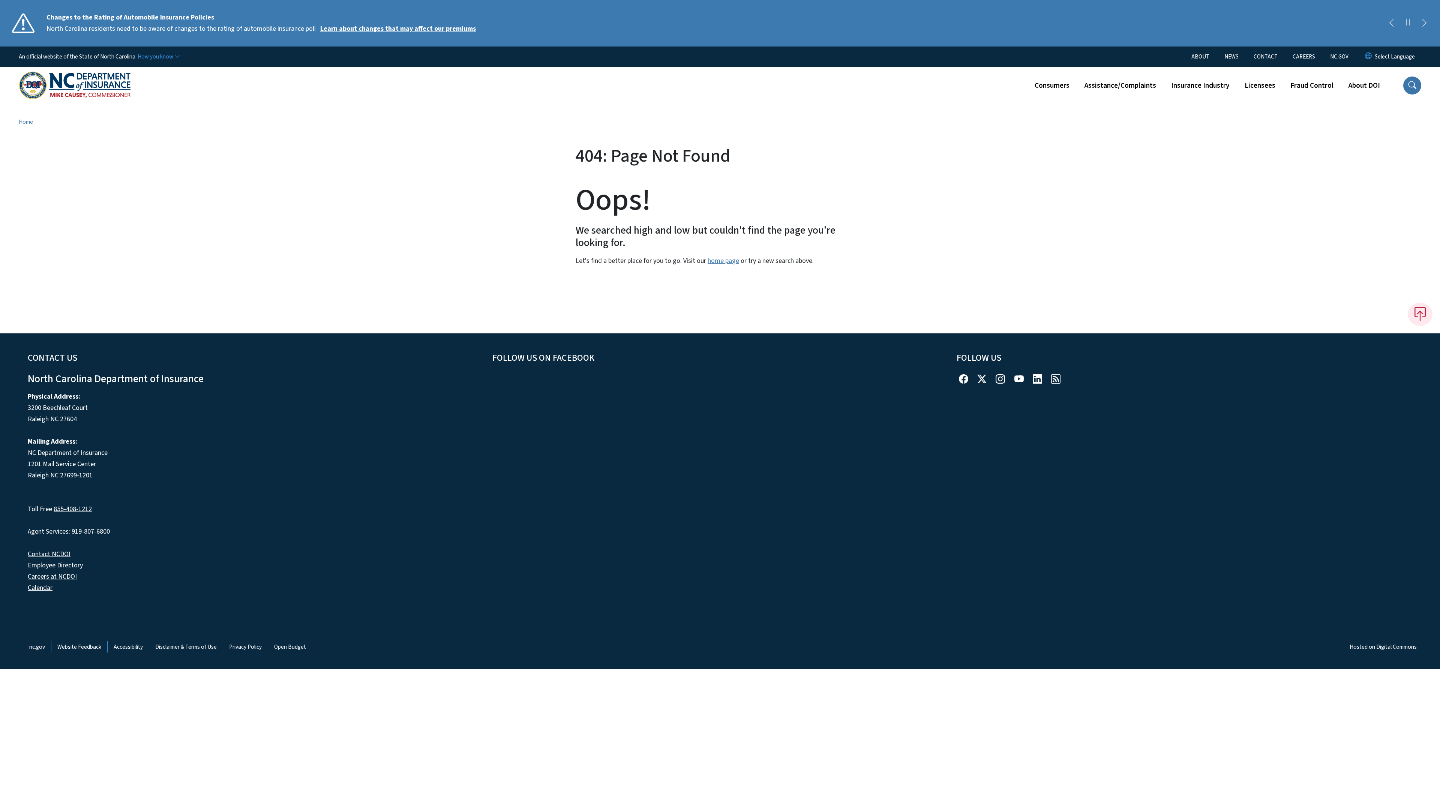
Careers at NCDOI (52, 576)
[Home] (75, 77)
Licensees (1260, 85)
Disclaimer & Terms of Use (186, 647)
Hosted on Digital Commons (1383, 647)
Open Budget (290, 647)
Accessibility (128, 647)
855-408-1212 (73, 509)
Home (26, 122)
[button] (1412, 85)
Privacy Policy (245, 647)
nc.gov (37, 647)
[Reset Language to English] (1368, 56)
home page (723, 261)
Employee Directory (55, 565)
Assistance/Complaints (1120, 85)
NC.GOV (1339, 56)
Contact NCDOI (49, 554)
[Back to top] (1420, 314)
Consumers (1052, 85)
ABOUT (1200, 56)
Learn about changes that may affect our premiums (398, 28)
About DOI (1364, 85)
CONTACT (1266, 56)
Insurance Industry (1200, 85)
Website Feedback (79, 647)
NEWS (1231, 56)
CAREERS (1304, 56)
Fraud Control (1312, 85)
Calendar (40, 587)
